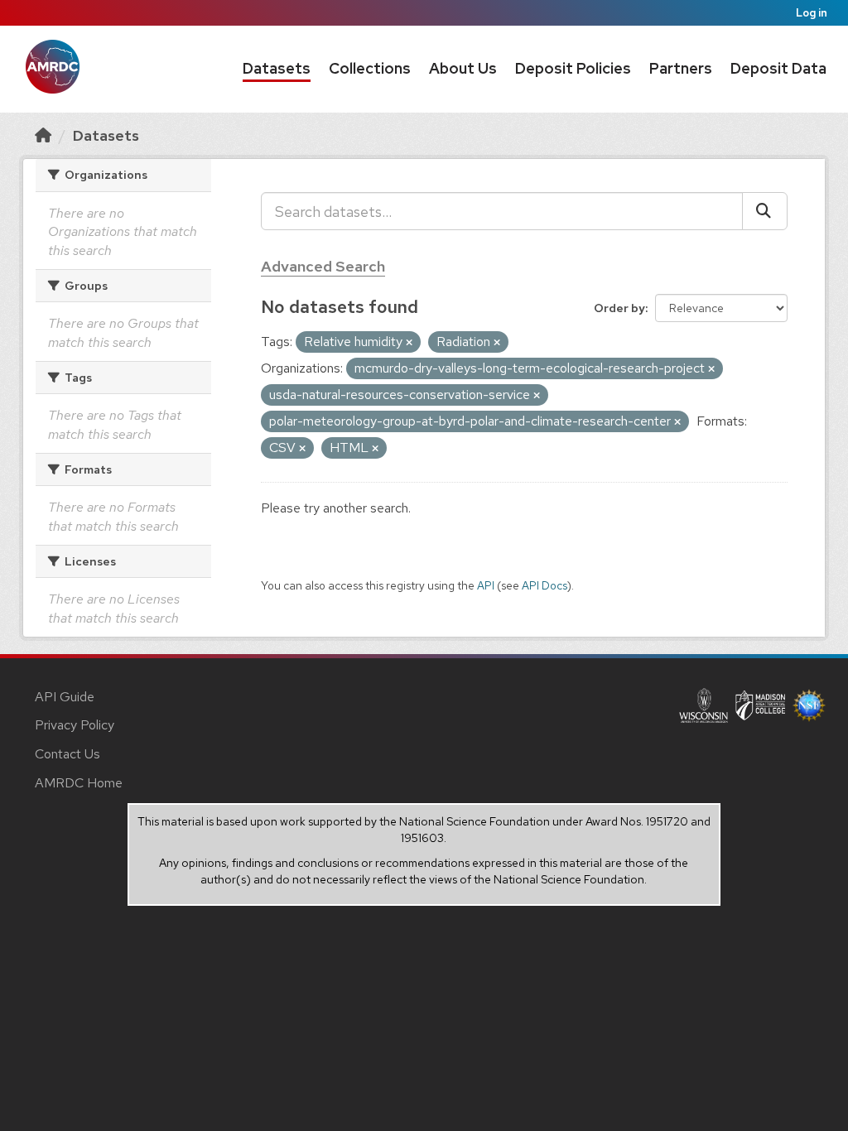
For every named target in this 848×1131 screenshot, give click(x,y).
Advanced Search (323, 266)
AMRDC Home (79, 783)
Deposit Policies (573, 68)
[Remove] (409, 343)
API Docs (544, 585)
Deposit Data (778, 68)
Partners (680, 68)
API (485, 585)
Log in (811, 13)
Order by (619, 308)
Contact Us (67, 754)
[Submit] (765, 211)
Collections (370, 68)
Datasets (277, 68)
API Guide (64, 696)
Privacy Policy (74, 725)
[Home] (43, 135)
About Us (463, 68)
